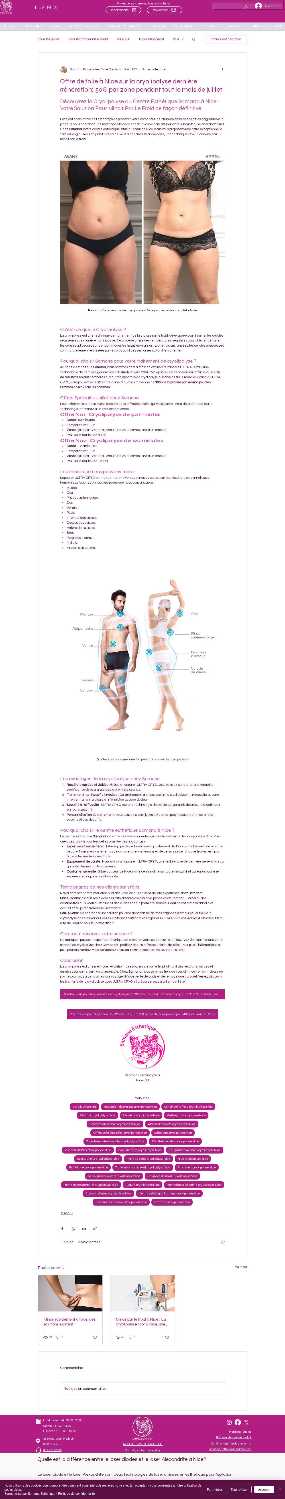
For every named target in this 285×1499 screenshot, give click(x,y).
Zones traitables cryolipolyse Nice (88, 1150)
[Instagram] (229, 1422)
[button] (267, 26)
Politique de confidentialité (76, 1493)
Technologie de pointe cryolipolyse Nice (194, 1185)
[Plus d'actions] (222, 69)
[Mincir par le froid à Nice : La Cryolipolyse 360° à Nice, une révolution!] (142, 1293)
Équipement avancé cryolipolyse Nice (194, 1150)
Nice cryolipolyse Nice (193, 1159)
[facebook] (35, 7)
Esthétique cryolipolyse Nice (88, 1167)
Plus (176, 39)
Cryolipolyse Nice (84, 1107)
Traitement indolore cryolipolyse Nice (121, 1202)
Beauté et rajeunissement (88, 39)
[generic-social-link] (42, 7)
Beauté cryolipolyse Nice (142, 1185)
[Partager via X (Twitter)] (73, 1228)
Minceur (123, 39)
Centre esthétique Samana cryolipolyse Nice (169, 1193)
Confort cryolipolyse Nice (172, 1202)
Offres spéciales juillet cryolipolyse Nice (120, 1133)
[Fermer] (279, 1489)
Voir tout (241, 1267)
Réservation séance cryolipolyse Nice (115, 1124)
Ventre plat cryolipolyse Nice (186, 1115)
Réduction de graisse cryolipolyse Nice (130, 1107)
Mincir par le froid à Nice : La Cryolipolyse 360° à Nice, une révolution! (141, 1322)
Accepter (264, 1489)
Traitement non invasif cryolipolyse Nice (142, 1167)
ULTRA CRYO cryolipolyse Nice (98, 1159)
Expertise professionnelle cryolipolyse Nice (115, 1141)
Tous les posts (48, 39)
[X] (55, 7)
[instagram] (49, 7)
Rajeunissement (151, 39)
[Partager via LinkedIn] (84, 1228)
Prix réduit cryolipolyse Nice (197, 1167)
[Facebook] (238, 1422)
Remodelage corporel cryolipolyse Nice (91, 1185)
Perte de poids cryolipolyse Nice (148, 1159)
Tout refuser (239, 1489)
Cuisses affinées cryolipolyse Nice (108, 1193)
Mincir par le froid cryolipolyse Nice (188, 1107)
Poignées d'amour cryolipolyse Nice (172, 1176)
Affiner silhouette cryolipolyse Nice (171, 1124)
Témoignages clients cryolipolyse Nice (114, 1176)
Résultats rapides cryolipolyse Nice (175, 1141)
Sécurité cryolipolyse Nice (97, 1115)
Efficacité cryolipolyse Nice (173, 1133)
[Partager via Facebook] (62, 1228)
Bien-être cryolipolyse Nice (141, 1115)
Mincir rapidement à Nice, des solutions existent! (69, 1322)
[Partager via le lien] (95, 1228)
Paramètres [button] (215, 1489)
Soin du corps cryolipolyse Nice (139, 1150)
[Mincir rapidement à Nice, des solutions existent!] (70, 1293)
